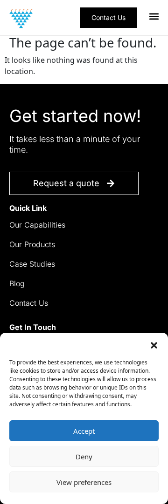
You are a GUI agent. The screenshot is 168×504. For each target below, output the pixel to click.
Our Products (32, 244)
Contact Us (28, 303)
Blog (17, 283)
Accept (84, 431)
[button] (154, 344)
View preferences (84, 482)
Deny (84, 456)
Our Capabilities (37, 224)
